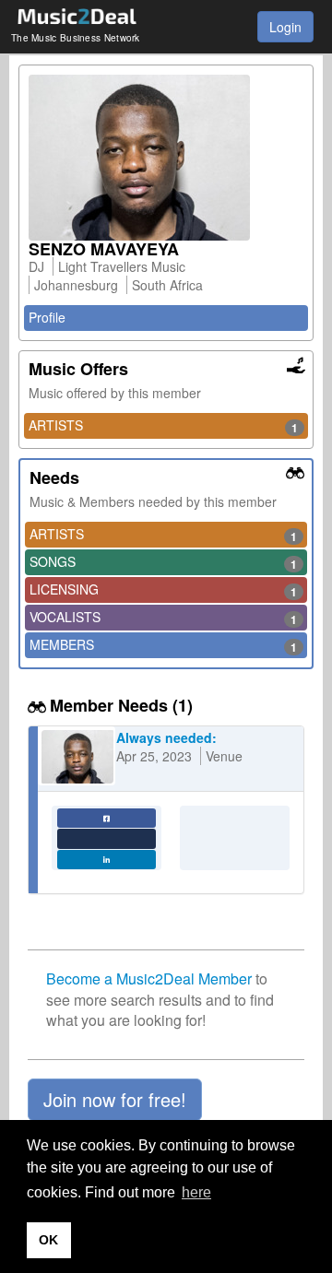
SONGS (163, 562)
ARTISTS (163, 426)
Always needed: (166, 737)
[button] (115, 1100)
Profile (47, 317)
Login (285, 27)
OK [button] (48, 1239)
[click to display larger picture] (166, 158)
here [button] (196, 1192)
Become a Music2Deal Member (149, 978)
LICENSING (163, 590)
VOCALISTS (163, 617)
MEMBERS (163, 645)
